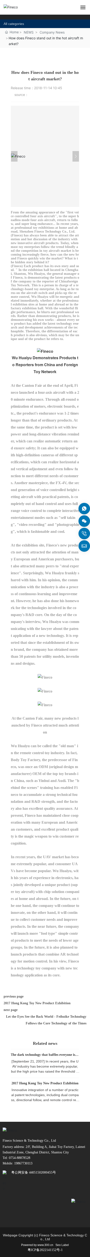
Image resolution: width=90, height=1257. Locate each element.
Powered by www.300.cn (37, 1245)
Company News (52, 32)
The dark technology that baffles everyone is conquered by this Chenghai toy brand (45, 1056)
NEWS (29, 32)
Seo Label (62, 1245)
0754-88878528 (19, 1158)
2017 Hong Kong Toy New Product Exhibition (37, 1003)
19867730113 (23, 1163)
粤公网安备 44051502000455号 (33, 1172)
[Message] (84, 508)
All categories (14, 24)
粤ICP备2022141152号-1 (45, 1250)
